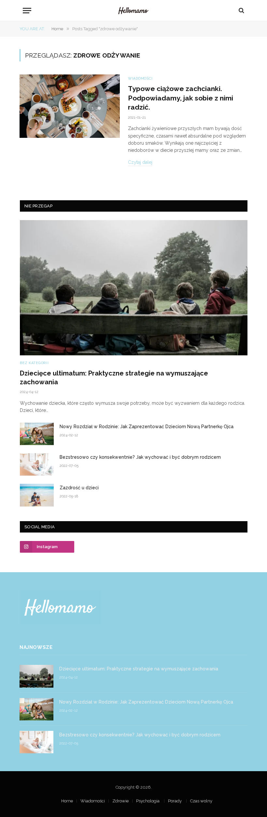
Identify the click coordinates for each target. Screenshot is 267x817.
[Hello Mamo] (133, 10)
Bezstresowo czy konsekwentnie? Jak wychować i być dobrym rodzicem (140, 457)
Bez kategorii (34, 363)
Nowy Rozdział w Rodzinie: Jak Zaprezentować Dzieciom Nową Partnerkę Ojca (146, 426)
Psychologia (148, 800)
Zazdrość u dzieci (79, 487)
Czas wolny (201, 800)
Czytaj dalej (140, 162)
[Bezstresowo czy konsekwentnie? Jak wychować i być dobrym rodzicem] (37, 464)
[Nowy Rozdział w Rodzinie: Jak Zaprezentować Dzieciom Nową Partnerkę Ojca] (37, 434)
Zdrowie (120, 800)
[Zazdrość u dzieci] (37, 495)
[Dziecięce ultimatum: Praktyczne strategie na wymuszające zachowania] (133, 287)
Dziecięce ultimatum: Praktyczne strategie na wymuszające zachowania (114, 377)
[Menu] (27, 10)
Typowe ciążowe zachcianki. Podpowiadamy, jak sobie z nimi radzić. (180, 98)
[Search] (240, 10)
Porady (175, 800)
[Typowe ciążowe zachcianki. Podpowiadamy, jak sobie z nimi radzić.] (70, 106)
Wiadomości (140, 78)
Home (67, 800)
